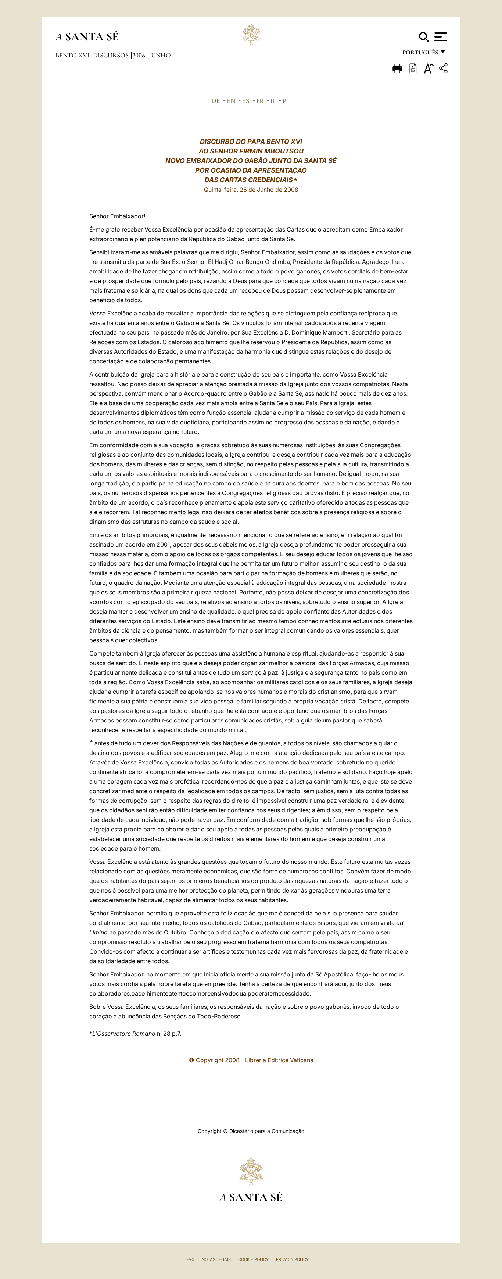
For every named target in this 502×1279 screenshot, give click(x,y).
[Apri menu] (440, 37)
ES (246, 101)
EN (231, 101)
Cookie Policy (253, 1259)
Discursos (111, 55)
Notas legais (216, 1259)
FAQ (190, 1259)
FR (260, 101)
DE (216, 101)
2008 (139, 55)
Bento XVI (73, 55)
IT (273, 101)
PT (286, 101)
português (420, 54)
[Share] (444, 69)
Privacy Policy (292, 1259)
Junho (160, 55)
